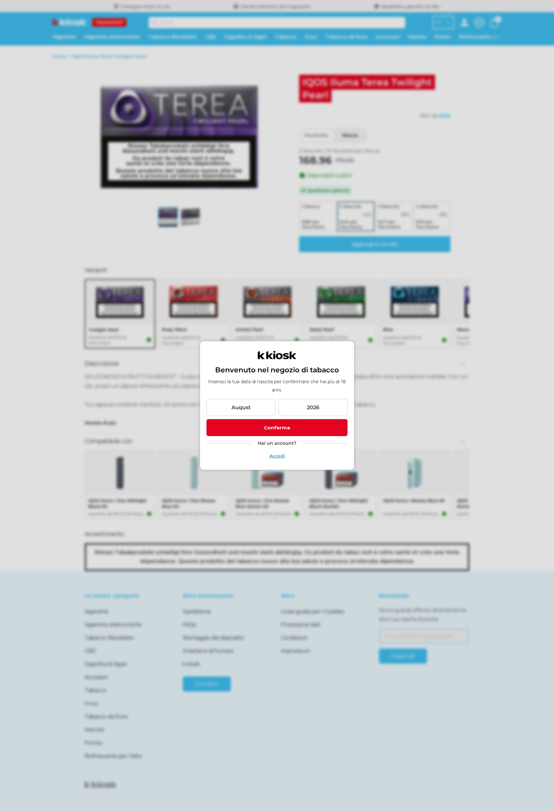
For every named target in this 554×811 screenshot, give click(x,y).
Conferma (277, 428)
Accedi (277, 456)
